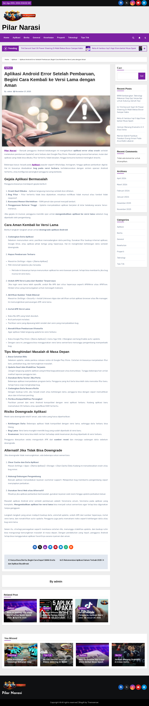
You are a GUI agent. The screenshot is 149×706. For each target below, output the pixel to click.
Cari (119, 68)
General (36, 38)
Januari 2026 (123, 197)
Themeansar (93, 702)
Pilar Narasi (21, 27)
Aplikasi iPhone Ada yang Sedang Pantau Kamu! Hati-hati (55, 615)
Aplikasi (16, 38)
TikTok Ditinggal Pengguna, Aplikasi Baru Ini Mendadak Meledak (90, 615)
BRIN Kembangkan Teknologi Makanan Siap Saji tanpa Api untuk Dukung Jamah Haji (129, 98)
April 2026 (121, 178)
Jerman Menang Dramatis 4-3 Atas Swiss (127, 660)
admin (9, 92)
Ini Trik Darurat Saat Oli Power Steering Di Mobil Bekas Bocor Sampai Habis (130, 109)
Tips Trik (85, 38)
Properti (61, 38)
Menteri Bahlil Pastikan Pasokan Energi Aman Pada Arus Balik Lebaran (129, 138)
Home (6, 38)
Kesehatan (49, 38)
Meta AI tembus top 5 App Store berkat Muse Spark (19, 613)
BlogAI (82, 702)
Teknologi (73, 38)
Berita (26, 38)
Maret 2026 (122, 184)
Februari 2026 (123, 191)
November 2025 (124, 209)
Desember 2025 (124, 203)
